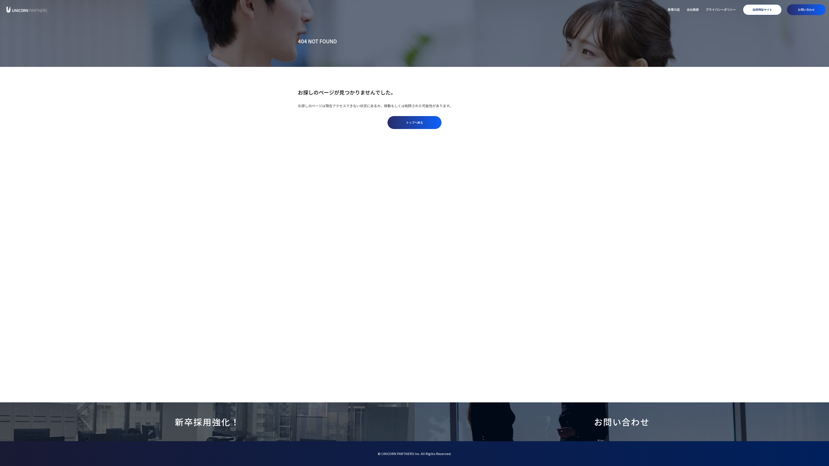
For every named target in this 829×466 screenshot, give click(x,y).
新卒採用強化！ (207, 422)
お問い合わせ (806, 10)
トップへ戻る (414, 122)
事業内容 (674, 9)
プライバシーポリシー (721, 9)
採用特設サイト (762, 10)
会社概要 (693, 9)
